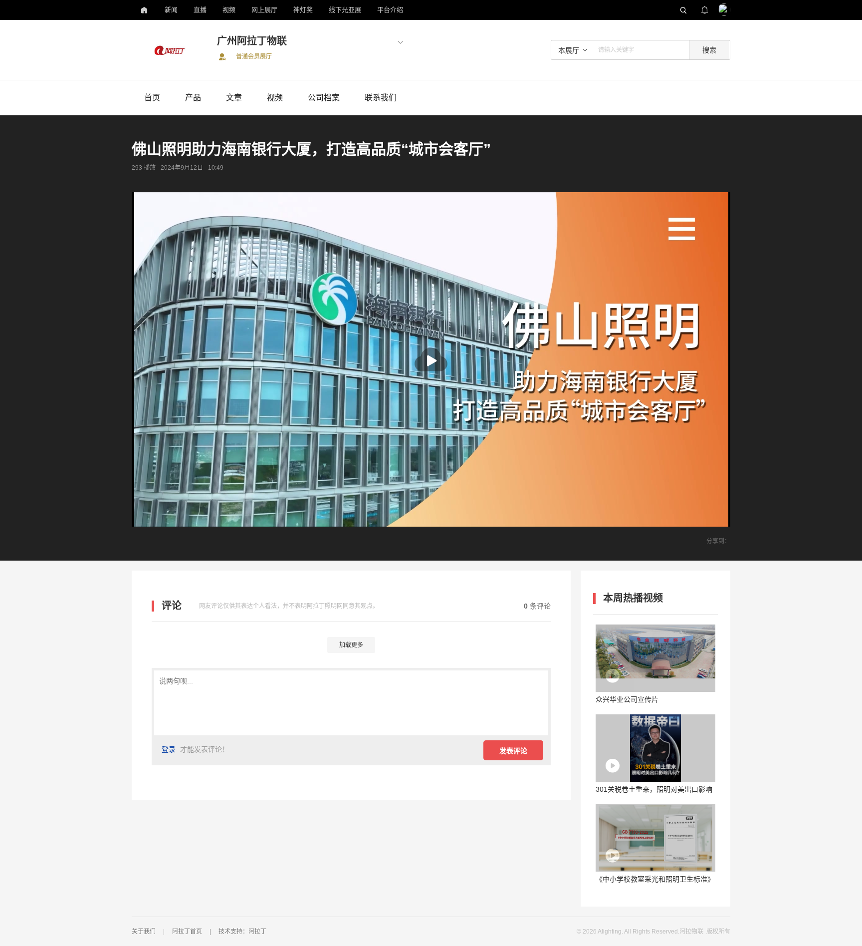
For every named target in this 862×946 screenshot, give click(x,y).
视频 (228, 9)
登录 (169, 749)
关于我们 (144, 931)
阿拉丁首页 (187, 931)
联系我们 (381, 97)
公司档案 (324, 97)
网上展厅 (264, 9)
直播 (200, 9)
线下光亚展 (345, 9)
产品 (193, 97)
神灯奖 (303, 9)
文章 (234, 97)
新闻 (171, 9)
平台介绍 (390, 9)
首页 (152, 97)
